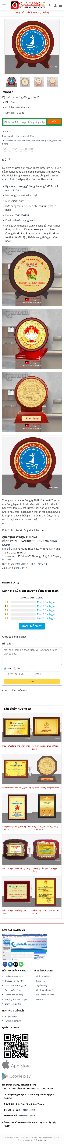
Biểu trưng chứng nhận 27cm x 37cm (45, 912)
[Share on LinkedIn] (31, 149)
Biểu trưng (34, 229)
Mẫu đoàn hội (37, 140)
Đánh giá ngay (32, 626)
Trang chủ (19, 12)
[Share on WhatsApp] (5, 149)
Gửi (32, 681)
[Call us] (21, 964)
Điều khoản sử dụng (45, 994)
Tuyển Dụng (41, 985)
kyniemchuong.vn (13, 1020)
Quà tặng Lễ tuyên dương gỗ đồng (44, 870)
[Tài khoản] (55, 5)
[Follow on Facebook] (5, 964)
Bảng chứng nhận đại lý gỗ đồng (16, 787)
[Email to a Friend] (21, 149)
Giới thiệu (40, 981)
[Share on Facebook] (10, 149)
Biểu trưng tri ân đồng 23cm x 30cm (15, 912)
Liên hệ (39, 999)
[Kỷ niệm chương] (7, 92)
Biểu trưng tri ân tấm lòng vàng (16, 868)
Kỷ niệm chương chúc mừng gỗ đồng (46, 747)
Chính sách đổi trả (13, 1003)
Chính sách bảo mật (45, 990)
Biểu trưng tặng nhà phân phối (16, 745)
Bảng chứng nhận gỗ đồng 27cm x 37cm (16, 828)
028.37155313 (39, 564)
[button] (4, 5)
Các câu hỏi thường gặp (15, 985)
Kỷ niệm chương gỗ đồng (38, 12)
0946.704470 (22, 215)
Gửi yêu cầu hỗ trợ (13, 990)
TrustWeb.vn (41, 1140)
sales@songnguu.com (25, 220)
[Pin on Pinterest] (26, 149)
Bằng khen (11, 140)
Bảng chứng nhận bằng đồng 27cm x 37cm (45, 828)
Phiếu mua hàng (43, 976)
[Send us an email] (15, 964)
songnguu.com (11, 1016)
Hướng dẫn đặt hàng (14, 994)
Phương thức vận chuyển (16, 999)
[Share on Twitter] (15, 149)
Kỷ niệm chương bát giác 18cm (45, 787)
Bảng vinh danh (24, 140)
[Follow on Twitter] (10, 964)
